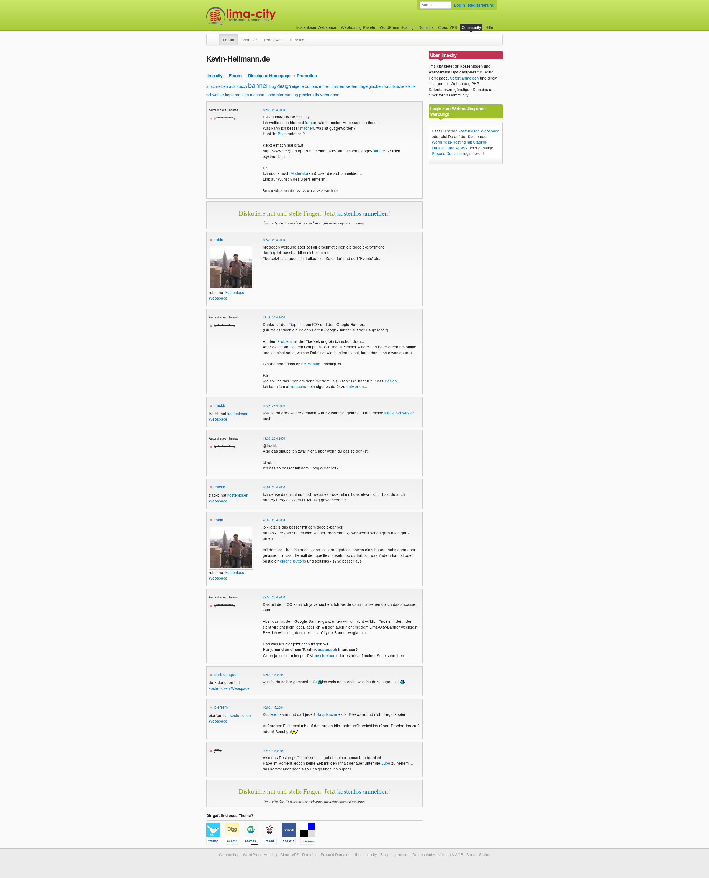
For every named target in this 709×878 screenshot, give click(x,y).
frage (363, 86)
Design (391, 381)
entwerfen (348, 86)
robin (218, 239)
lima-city (214, 75)
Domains (426, 27)
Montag (313, 363)
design (284, 85)
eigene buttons (305, 86)
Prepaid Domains (447, 153)
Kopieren (271, 714)
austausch (238, 86)
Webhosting (229, 854)
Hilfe (489, 27)
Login (459, 5)
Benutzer (249, 39)
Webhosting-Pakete (358, 27)
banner (258, 85)
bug (272, 86)
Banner (379, 151)
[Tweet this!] (215, 842)
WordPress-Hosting (397, 27)
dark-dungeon (226, 674)
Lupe (385, 763)
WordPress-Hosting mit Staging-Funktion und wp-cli (460, 144)
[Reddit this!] (272, 842)
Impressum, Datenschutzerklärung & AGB (427, 854)
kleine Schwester (399, 412)
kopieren (232, 94)
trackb (219, 405)
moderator (274, 94)
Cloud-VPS (447, 27)
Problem (284, 341)
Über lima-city (365, 854)
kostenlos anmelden (362, 213)
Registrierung (481, 5)
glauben (376, 86)
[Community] (215, 37)
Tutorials (296, 39)
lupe (245, 94)
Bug (281, 133)
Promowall (273, 39)
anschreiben (217, 86)
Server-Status (478, 854)
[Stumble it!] (253, 842)
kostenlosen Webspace (229, 688)
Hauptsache (326, 714)
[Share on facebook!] (291, 842)
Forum (228, 39)
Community (471, 27)
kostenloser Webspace (316, 27)
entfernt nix (329, 86)
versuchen (329, 94)
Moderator (300, 173)
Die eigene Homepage (269, 75)
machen (257, 94)
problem (306, 94)
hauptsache (394, 86)
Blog (384, 854)
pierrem (221, 707)
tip (317, 94)
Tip (291, 324)
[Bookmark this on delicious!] (309, 842)
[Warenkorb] (497, 24)
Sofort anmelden (464, 78)
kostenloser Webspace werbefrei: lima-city (261, 16)
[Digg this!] (234, 842)
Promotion (307, 75)
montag (291, 94)
